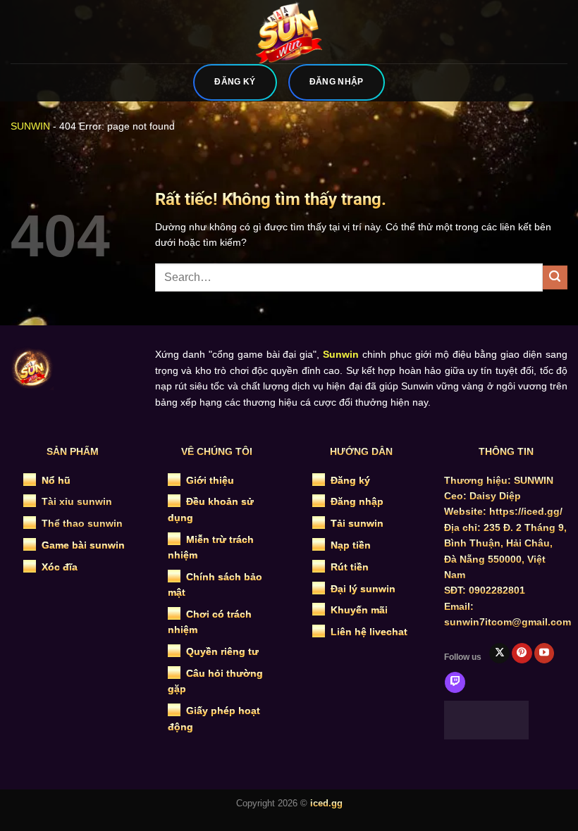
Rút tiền (350, 567)
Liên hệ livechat (369, 631)
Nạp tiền (351, 545)
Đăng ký (350, 480)
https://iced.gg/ (525, 511)
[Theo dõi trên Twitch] (455, 682)
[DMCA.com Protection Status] (486, 719)
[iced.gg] (289, 31)
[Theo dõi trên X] (499, 653)
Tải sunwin (357, 523)
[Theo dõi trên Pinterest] (522, 653)
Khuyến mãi (359, 610)
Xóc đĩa (60, 567)
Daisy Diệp (495, 495)
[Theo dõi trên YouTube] (544, 653)
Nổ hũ (56, 480)
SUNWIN (30, 126)
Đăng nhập (357, 501)
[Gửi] (555, 277)
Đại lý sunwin (363, 588)
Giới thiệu (210, 480)
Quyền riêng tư (222, 651)
